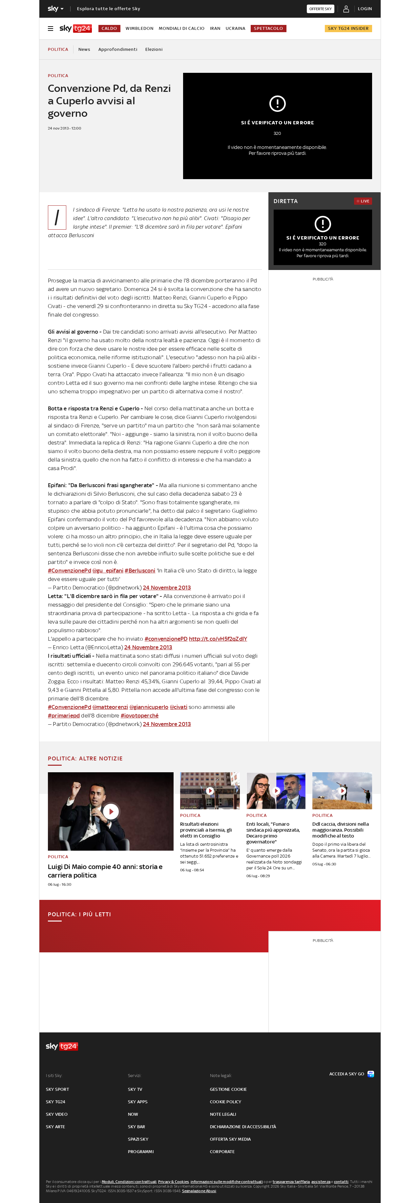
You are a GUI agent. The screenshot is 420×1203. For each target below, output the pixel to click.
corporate (222, 1151)
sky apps (138, 1101)
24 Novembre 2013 (167, 587)
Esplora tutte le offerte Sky (108, 8)
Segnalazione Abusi (199, 1191)
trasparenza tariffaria (291, 1181)
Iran (215, 28)
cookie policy (226, 1101)
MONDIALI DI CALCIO (182, 28)
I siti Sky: (54, 1075)
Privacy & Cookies (173, 1181)
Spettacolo (268, 28)
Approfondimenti (117, 49)
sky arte (55, 1126)
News (84, 49)
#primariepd (64, 715)
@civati (178, 707)
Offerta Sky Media (230, 1139)
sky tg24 (56, 1101)
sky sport (57, 1089)
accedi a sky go (346, 1073)
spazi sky (138, 1139)
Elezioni (154, 49)
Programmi (141, 1151)
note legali (223, 1114)
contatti (341, 1181)
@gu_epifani (108, 570)
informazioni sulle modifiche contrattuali (227, 1181)
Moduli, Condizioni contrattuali (129, 1181)
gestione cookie (228, 1089)
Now (133, 1114)
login (365, 8)
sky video (57, 1114)
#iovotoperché (140, 715)
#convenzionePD (166, 638)
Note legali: (221, 1075)
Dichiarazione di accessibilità (243, 1126)
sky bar (136, 1126)
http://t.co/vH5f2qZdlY (218, 638)
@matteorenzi (110, 707)
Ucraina (235, 28)
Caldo (109, 28)
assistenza (320, 1181)
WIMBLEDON (140, 28)
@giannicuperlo (149, 707)
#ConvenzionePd (69, 570)
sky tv (135, 1089)
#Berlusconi (140, 570)
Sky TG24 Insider (348, 28)
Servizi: (135, 1075)
